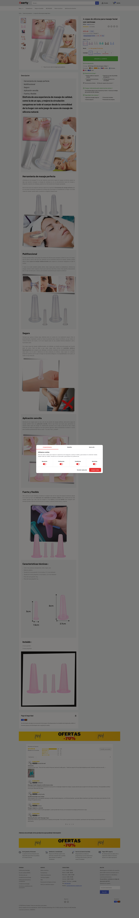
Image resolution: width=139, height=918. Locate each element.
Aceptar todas (95, 470)
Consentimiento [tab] (47, 447)
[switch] (44, 464)
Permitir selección (82, 470)
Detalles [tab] (69, 447)
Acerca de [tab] (91, 447)
